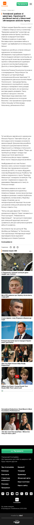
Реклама (4, 484)
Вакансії (21, 467)
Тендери (21, 471)
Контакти (5, 474)
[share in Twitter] (14, 247)
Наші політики (23, 482)
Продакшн (5, 488)
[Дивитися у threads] (31, 493)
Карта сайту (23, 485)
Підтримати (22, 4)
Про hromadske (7, 467)
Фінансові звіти (24, 478)
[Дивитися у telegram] (12, 493)
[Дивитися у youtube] (17, 493)
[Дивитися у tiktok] (26, 493)
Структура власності (5, 479)
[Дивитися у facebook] (2, 493)
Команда (5, 471)
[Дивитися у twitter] (21, 493)
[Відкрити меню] (31, 4)
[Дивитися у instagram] (7, 493)
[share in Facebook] (11, 247)
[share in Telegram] (18, 247)
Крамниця (22, 474)
